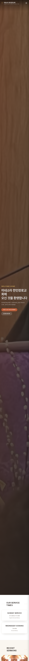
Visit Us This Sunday (9, 309)
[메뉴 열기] (26, 3)
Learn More (6, 313)
